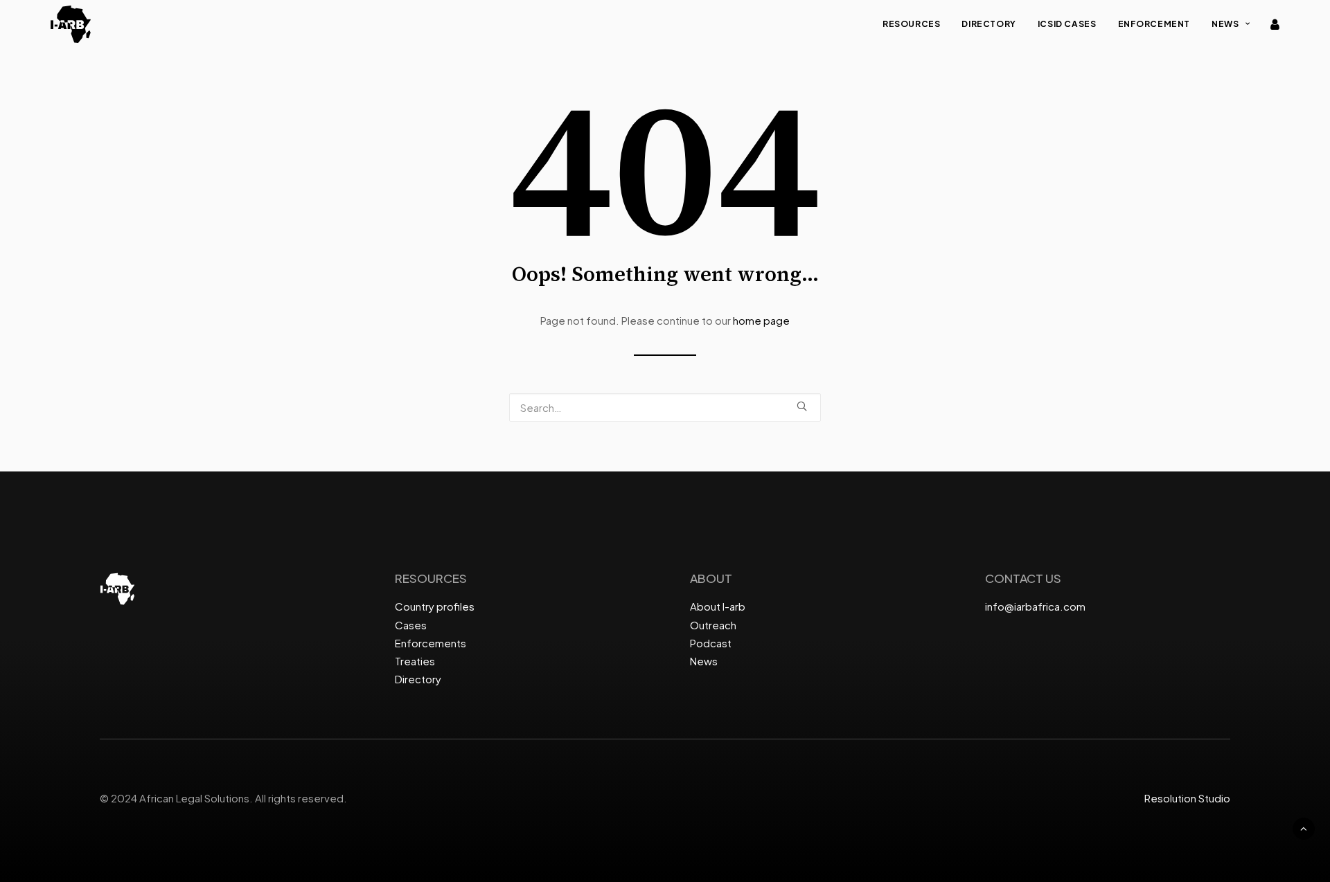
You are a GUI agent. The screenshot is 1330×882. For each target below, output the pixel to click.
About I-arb (717, 606)
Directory (988, 24)
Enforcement (1154, 24)
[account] (1274, 24)
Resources (911, 24)
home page (761, 320)
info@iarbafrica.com (1035, 606)
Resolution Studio (1187, 797)
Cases (411, 624)
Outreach (713, 624)
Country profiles (435, 606)
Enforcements (430, 642)
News (1225, 24)
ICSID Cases (1067, 24)
